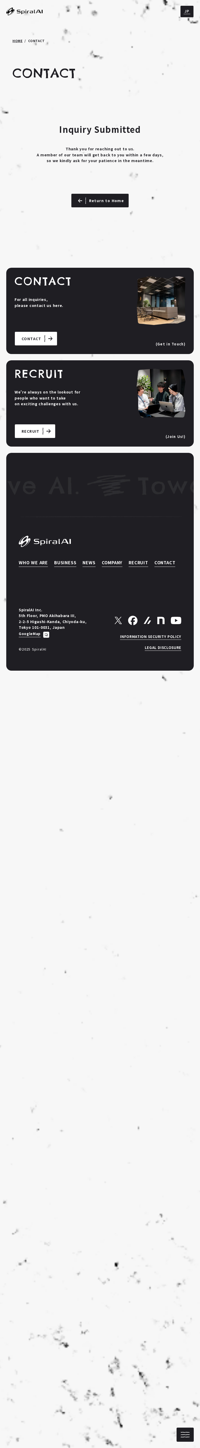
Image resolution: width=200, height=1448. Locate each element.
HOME (17, 40)
